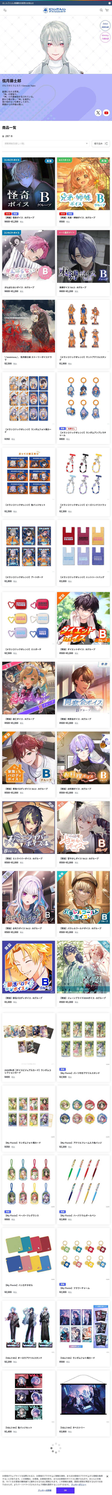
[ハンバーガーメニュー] (5, 10)
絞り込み (98, 143)
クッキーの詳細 (44, 1490)
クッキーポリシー (78, 1485)
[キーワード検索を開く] (101, 10)
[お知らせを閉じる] (109, 3)
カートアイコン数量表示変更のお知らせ (18, 3)
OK (65, 1490)
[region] (56, 1483)
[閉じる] (107, 1476)
